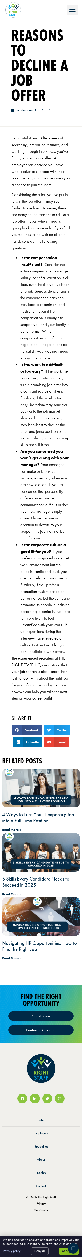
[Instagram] (60, 1098)
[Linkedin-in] (35, 1098)
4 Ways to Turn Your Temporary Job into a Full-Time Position (38, 817)
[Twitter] (47, 1098)
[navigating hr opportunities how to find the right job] (41, 916)
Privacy (41, 1203)
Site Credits (41, 1210)
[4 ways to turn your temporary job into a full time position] (41, 788)
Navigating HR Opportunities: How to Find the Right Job (39, 946)
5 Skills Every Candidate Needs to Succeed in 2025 (35, 882)
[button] (72, 10)
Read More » (11, 829)
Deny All (39, 1251)
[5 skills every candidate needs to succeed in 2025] (41, 852)
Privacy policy (12, 1251)
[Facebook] (22, 1098)
